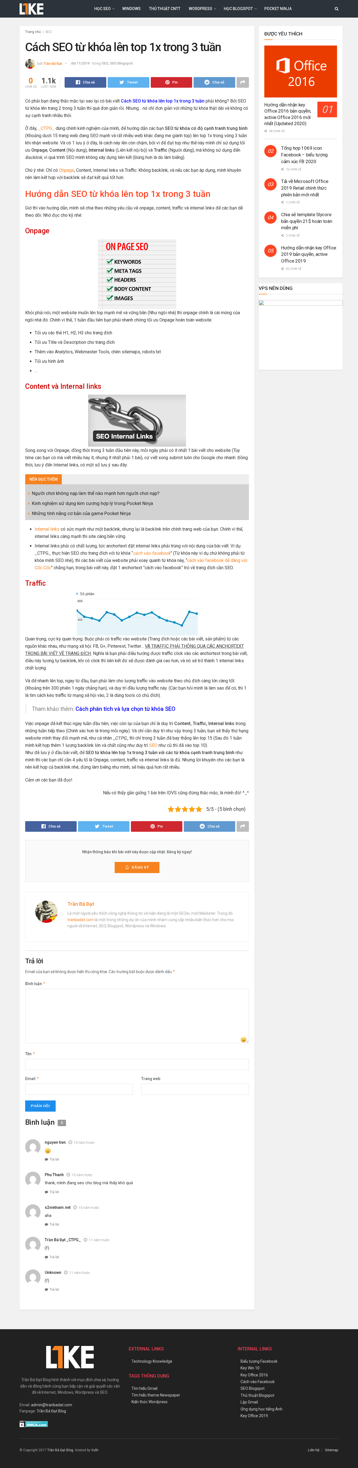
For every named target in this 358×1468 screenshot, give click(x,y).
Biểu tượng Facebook (259, 1361)
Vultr (94, 1450)
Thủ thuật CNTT (164, 8)
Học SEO (102, 8)
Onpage (66, 170)
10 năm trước (84, 1143)
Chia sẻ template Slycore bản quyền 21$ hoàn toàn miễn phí (306, 221)
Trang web (150, 1078)
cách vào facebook (151, 553)
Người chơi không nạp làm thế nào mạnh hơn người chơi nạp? (95, 493)
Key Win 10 (250, 1368)
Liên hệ (313, 1450)
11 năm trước (99, 1240)
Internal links (47, 529)
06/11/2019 (80, 63)
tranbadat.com (80, 920)
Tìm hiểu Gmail (144, 1388)
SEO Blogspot (121, 63)
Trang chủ (33, 32)
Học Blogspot (238, 8)
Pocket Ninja (278, 8)
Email (32, 1078)
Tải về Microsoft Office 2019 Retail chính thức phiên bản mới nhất (304, 187)
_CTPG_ (46, 128)
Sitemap (331, 1450)
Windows (131, 8)
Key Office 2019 (254, 1416)
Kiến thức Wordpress (149, 1402)
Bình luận (35, 983)
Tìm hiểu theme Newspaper (155, 1395)
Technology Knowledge (151, 1361)
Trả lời (54, 1159)
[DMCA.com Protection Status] (34, 1423)
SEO (48, 32)
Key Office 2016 (254, 1375)
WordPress (200, 8)
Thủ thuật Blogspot (257, 1395)
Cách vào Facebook (258, 1381)
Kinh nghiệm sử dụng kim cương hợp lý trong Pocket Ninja (92, 503)
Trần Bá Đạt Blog (51, 1411)
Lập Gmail (249, 1402)
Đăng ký (140, 867)
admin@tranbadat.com (51, 1405)
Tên (30, 1053)
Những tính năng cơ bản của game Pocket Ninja (81, 513)
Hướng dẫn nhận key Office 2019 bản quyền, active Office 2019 (308, 254)
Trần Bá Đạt (52, 63)
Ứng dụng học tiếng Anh (261, 1409)
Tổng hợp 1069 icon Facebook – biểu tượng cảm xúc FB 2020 (304, 154)
